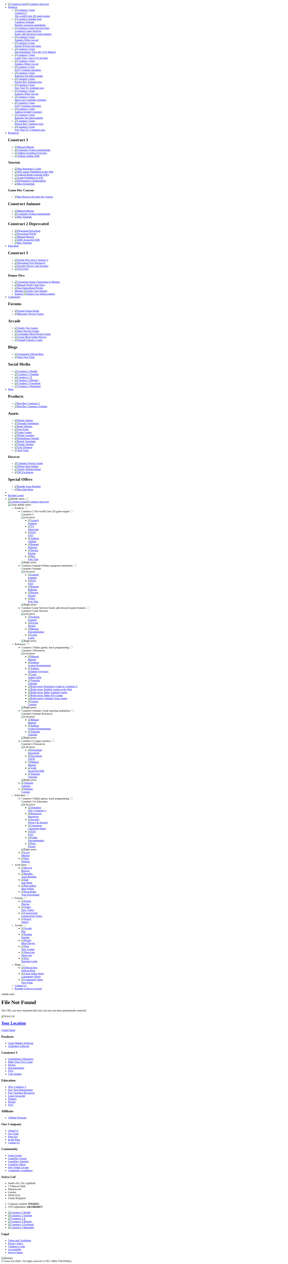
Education (13, 245)
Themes (29, 444)
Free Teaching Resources (21, 1092)
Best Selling (31, 466)
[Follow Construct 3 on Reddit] (26, 371)
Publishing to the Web (41, 171)
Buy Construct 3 (31, 403)
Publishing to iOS (33, 177)
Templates (30, 441)
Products (12, 7)
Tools (25, 450)
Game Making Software (20, 1043)
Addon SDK (33, 156)
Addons (28, 420)
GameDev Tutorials (18, 1161)
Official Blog (36, 354)
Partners (12, 1098)
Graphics (29, 435)
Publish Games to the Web (57, 689)
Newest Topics (36, 313)
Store (11, 389)
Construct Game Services (53, 607)
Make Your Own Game (20, 1062)
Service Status (15, 1252)
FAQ (26, 269)
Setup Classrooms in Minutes (44, 282)
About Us (13, 1130)
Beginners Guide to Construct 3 (60, 686)
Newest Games (30, 331)
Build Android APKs (37, 174)
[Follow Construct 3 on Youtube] (27, 374)
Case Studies (15, 1073)
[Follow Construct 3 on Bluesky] (27, 380)
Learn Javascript (16, 1095)
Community (14, 296)
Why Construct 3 (17, 1086)
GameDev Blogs (17, 1164)
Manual (29, 147)
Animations (32, 423)
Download (34, 230)
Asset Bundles (33, 486)
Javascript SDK (31, 239)
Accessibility (15, 1249)
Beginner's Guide (31, 168)
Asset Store (21, 864)
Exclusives (27, 472)
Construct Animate (47, 565)
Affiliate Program (17, 1117)
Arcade (19, 925)
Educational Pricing (32, 288)
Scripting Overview (36, 153)
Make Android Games (55, 692)
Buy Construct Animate (34, 406)
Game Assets (15, 1155)
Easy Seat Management (20, 1089)
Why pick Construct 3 (36, 260)
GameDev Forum (17, 1158)
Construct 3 (45, 511)
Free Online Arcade (18, 1167)
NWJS (32, 233)
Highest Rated (33, 469)
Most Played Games (40, 334)
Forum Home (31, 310)
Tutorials (27, 216)
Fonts (25, 429)
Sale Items (27, 489)
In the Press (14, 1139)
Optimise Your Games (55, 698)
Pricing (12, 1065)
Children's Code (16, 1246)
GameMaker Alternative (20, 1059)
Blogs (18, 964)
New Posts (28, 357)
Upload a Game (33, 340)
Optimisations (38, 180)
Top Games (31, 328)
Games (28, 432)
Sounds (34, 438)
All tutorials (28, 183)
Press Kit (13, 1136)
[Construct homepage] (28, 4)
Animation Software (18, 1046)
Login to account (33, 988)
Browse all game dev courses (37, 196)
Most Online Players (35, 337)
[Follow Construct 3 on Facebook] (27, 383)
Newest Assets (35, 463)
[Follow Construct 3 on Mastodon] (28, 386)
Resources (13, 132)
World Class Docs (35, 285)
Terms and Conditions (19, 1240)
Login (20, 495)
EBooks (27, 426)
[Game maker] (28, 501)
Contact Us (20, 985)
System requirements (39, 150)
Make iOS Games (53, 695)
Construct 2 (36, 741)
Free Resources (36, 263)
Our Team (13, 1133)
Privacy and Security (37, 266)
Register (12, 495)
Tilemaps (27, 447)
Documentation (16, 1068)
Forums (19, 898)
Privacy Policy (15, 1243)
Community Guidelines (20, 1170)
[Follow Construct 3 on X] (23, 377)
